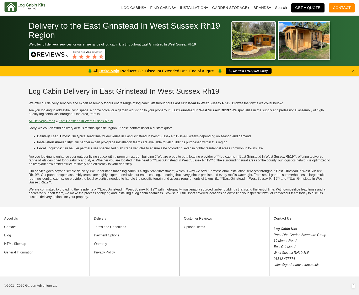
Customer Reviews (198, 218)
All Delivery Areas (42, 121)
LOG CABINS (132, 8)
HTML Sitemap (15, 244)
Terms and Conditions (110, 227)
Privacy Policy (104, 252)
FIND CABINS (162, 8)
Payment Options (106, 235)
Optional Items (194, 227)
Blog (7, 235)
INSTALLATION (193, 8)
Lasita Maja (109, 71)
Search (281, 8)
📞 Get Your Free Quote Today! (248, 71)
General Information (18, 252)
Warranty (100, 244)
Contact (10, 227)
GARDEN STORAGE (229, 8)
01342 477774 (284, 259)
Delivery (100, 218)
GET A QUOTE (307, 8)
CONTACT (342, 8)
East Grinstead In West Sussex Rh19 (86, 121)
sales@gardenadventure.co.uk (296, 265)
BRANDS (261, 8)
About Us (11, 218)
